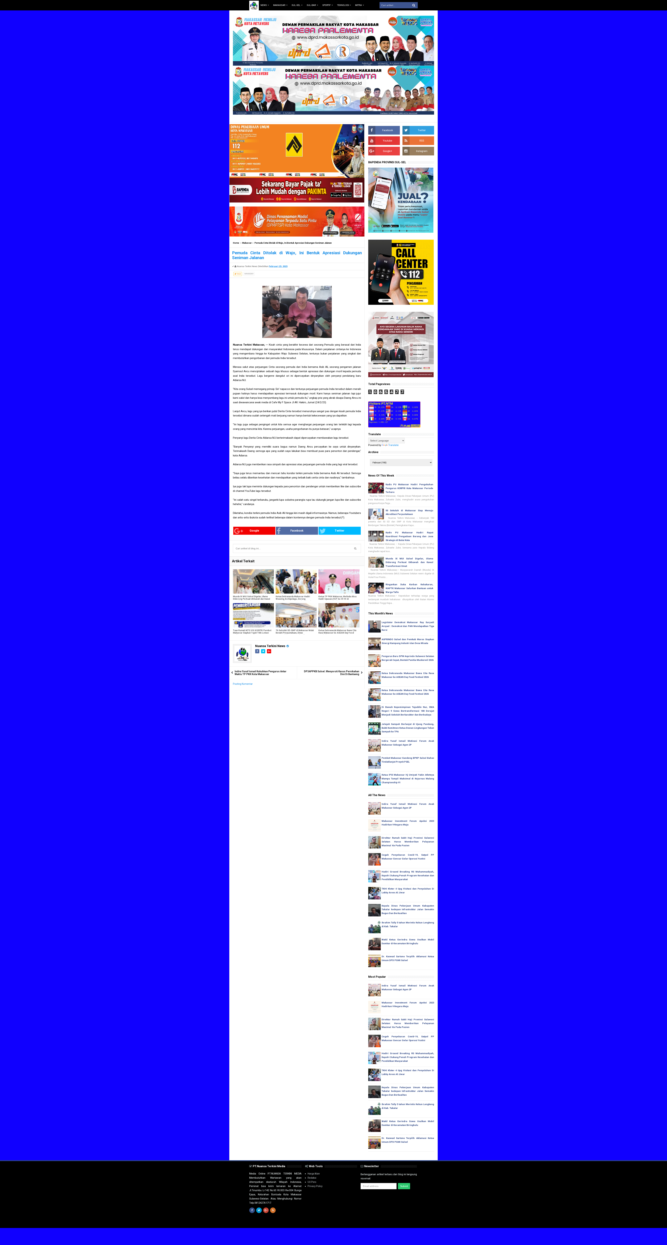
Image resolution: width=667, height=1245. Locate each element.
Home (236, 243)
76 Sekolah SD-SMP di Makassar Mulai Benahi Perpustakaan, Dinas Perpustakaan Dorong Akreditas (295, 632)
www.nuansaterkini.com (377, 1222)
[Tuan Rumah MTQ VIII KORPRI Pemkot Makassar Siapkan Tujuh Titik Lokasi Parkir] (253, 615)
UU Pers (312, 1182)
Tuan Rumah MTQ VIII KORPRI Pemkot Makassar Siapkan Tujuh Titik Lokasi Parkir (252, 632)
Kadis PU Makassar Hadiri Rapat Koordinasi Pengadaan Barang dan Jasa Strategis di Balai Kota (409, 536)
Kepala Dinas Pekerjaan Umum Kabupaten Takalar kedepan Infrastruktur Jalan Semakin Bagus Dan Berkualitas (408, 909)
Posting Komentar (243, 684)
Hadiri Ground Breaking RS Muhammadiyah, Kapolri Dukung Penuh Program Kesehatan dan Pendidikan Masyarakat (408, 875)
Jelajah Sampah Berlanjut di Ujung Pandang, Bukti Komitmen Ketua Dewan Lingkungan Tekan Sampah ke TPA (408, 728)
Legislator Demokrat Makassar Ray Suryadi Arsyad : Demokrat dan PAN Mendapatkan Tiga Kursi (408, 626)
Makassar (247, 243)
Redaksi (312, 1177)
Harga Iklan (314, 1173)
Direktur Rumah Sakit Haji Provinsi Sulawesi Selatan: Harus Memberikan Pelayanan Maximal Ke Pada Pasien (408, 842)
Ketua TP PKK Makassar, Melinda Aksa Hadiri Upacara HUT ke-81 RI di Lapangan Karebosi (337, 599)
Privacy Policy (315, 1186)
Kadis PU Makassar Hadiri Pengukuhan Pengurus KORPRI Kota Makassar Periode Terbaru (409, 488)
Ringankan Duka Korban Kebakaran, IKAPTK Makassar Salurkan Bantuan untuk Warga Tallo (409, 588)
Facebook (296, 530)
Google (254, 530)
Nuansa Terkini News (270, 646)
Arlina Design (339, 1222)
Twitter (339, 530)
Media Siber (411, 1222)
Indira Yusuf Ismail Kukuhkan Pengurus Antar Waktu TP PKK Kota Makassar (260, 673)
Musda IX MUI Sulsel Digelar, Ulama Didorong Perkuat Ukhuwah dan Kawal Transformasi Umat (251, 599)
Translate (393, 445)
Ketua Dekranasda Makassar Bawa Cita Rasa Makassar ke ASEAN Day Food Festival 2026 (337, 632)
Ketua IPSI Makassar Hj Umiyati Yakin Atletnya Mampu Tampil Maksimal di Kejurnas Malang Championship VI (408, 779)
